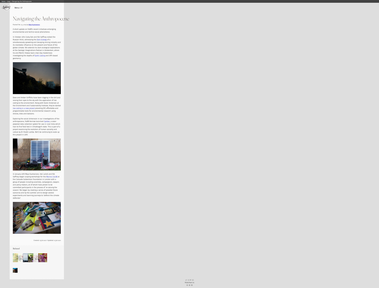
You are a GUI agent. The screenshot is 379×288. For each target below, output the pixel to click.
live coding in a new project (24, 108)
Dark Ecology (42, 40)
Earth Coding (40, 56)
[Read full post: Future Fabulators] (17, 257)
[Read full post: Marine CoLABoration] (27, 257)
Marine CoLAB (51, 177)
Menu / (17, 8)
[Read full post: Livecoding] (42, 257)
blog (8, 1)
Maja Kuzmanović (34, 25)
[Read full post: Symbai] (32, 257)
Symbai (47, 121)
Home (3, 1)
